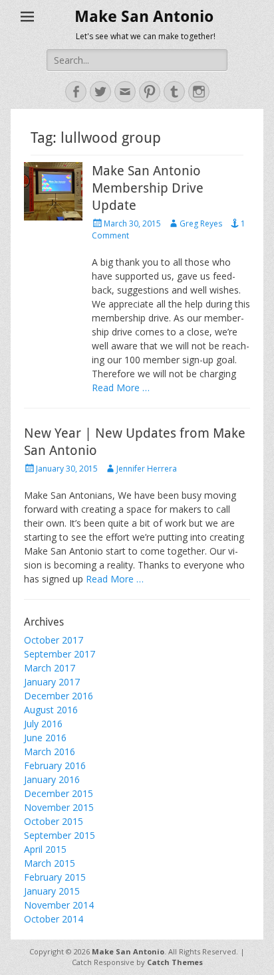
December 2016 (58, 695)
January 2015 (52, 891)
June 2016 (45, 737)
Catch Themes (175, 962)
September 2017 (59, 654)
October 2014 (53, 919)
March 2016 (49, 751)
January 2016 (52, 779)
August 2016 (51, 709)
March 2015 (49, 863)
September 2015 (59, 835)
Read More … (121, 387)
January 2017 (52, 681)
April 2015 (45, 849)
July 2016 (43, 723)
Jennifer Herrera (146, 468)
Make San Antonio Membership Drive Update (148, 188)
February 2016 (55, 765)
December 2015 (58, 793)
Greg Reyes (201, 223)
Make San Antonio (143, 16)
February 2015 (55, 877)
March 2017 (49, 668)
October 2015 (53, 821)
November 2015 (59, 807)
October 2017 (53, 640)
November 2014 (59, 905)
